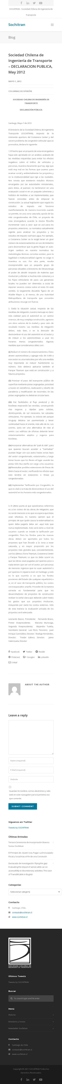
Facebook (15, 651)
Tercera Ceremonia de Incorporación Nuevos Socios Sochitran (29, 844)
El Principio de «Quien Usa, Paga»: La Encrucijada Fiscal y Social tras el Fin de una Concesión (30, 854)
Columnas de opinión (20, 91)
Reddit (41, 651)
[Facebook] (21, 3)
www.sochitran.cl (19, 917)
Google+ (31, 657)
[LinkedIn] (28, 3)
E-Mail (14, 662)
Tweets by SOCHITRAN (18, 827)
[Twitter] (34, 3)
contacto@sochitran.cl (22, 912)
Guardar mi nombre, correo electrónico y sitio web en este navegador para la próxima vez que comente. (29, 795)
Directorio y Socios (16, 1021)
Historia (11, 1014)
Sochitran (16, 24)
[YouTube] (41, 3)
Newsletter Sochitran (18, 1028)
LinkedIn (45, 657)
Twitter (29, 651)
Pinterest (15, 657)
